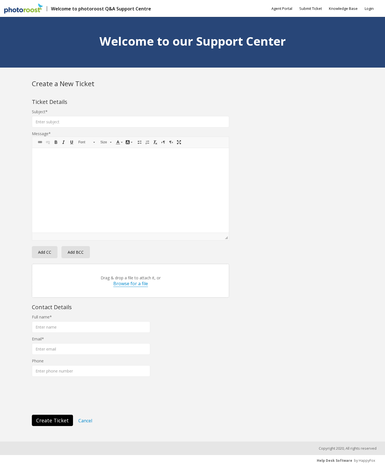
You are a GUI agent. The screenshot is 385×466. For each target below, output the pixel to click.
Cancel (85, 421)
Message (40, 133)
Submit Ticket (310, 8)
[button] (40, 142)
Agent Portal (281, 8)
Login (369, 8)
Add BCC (76, 252)
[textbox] (130, 190)
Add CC (44, 252)
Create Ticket (52, 420)
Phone (38, 361)
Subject (38, 111)
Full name (41, 317)
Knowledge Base (343, 8)
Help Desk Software (334, 460)
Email (37, 339)
